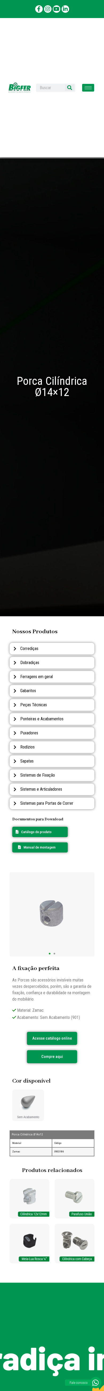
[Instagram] (47, 9)
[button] (37, 847)
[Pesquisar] (69, 88)
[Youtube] (56, 9)
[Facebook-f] (39, 9)
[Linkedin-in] (65, 9)
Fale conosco (79, 1383)
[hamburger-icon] (88, 88)
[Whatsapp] (95, 1382)
